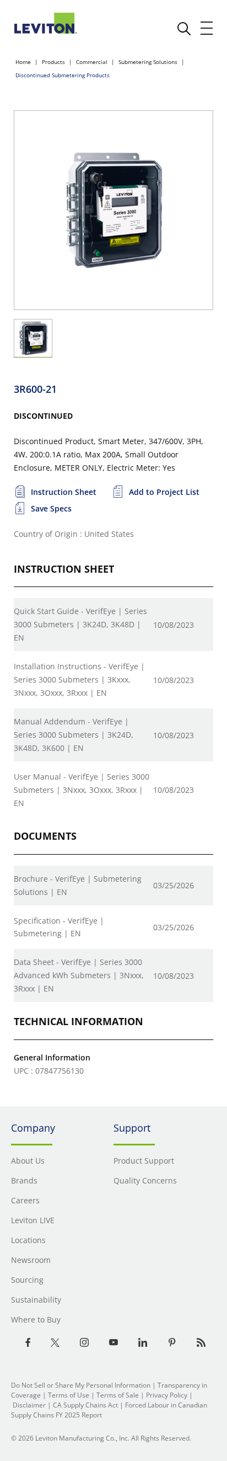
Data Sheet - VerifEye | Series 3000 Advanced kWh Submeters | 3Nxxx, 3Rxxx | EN (79, 975)
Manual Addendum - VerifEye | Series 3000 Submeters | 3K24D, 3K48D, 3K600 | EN (73, 734)
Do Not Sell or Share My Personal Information (80, 1385)
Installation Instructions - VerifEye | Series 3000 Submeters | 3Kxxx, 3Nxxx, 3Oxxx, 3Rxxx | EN (79, 679)
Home (23, 62)
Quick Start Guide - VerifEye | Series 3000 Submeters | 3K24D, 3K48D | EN (80, 624)
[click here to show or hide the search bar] (184, 28)
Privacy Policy (166, 1395)
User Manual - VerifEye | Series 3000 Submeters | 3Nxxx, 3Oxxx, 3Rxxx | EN (81, 789)
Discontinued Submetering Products (62, 75)
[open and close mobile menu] (207, 28)
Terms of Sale (117, 1395)
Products (53, 62)
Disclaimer (29, 1405)
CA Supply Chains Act (85, 1405)
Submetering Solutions (147, 62)
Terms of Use (68, 1395)
